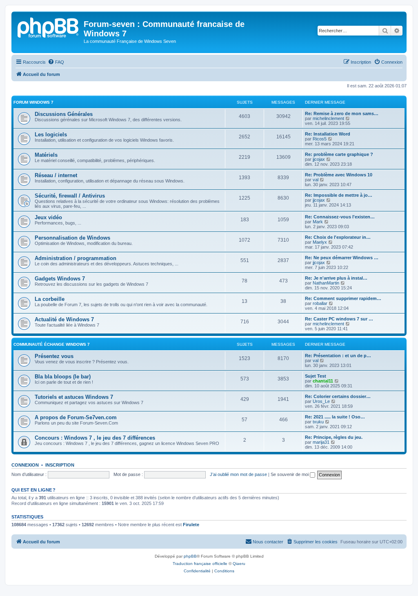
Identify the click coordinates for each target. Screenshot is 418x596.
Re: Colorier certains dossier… (338, 396)
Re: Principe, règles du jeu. (333, 437)
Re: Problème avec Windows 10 (338, 174)
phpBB (190, 556)
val (315, 179)
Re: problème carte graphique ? (339, 154)
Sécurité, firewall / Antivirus (70, 196)
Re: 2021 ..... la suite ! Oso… (335, 416)
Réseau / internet (56, 175)
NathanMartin (326, 282)
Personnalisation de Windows (72, 238)
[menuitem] (56, 62)
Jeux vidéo (48, 217)
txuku (318, 421)
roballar (320, 303)
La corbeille (49, 299)
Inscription (59, 465)
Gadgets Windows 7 (60, 279)
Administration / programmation (75, 258)
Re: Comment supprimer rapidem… (343, 298)
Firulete (191, 524)
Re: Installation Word (327, 133)
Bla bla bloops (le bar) (63, 377)
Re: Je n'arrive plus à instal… (336, 278)
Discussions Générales (64, 114)
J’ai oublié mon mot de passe (238, 474)
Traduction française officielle (200, 563)
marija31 (321, 442)
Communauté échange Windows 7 (51, 344)
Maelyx (320, 242)
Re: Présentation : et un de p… (338, 355)
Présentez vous (54, 356)
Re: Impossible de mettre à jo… (338, 195)
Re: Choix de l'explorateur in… (338, 237)
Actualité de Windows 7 (64, 319)
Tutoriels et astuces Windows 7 (74, 397)
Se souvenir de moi (290, 474)
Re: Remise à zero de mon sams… (341, 113)
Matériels (46, 155)
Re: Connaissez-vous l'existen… (340, 216)
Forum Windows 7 (33, 102)
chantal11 (323, 380)
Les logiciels (51, 134)
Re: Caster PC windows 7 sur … (339, 318)
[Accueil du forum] (48, 26)
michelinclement (328, 118)
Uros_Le (321, 401)
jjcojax (319, 159)
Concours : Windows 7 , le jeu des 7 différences (95, 438)
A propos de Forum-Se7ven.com (76, 417)
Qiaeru (239, 563)
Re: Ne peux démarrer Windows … (341, 257)
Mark (318, 221)
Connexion (25, 465)
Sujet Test (315, 376)
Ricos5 (320, 138)
